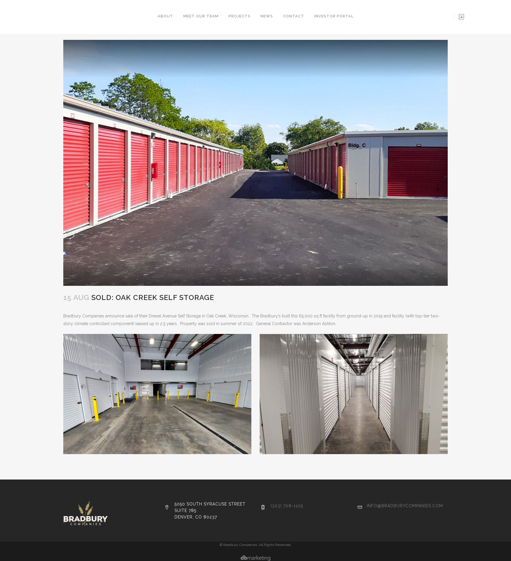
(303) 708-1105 (287, 505)
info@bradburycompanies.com (405, 505)
